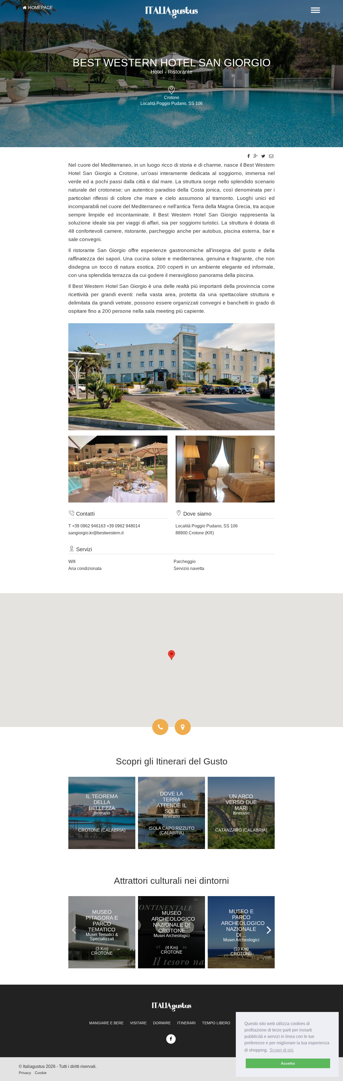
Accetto (288, 1063)
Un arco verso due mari (241, 804)
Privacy (25, 1073)
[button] (171, 655)
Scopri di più (281, 1050)
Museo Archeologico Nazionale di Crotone (173, 924)
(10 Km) (241, 951)
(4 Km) (171, 950)
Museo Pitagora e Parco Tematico (102, 925)
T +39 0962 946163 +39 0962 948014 (104, 526)
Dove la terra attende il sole (171, 805)
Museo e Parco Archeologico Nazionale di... (243, 925)
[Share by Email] (271, 156)
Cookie (41, 1073)
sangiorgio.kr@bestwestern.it (96, 533)
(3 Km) (102, 951)
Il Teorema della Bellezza (102, 804)
